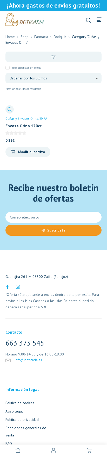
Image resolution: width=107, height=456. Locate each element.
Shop (25, 36)
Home (10, 36)
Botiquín (60, 36)
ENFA (43, 118)
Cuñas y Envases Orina (21, 118)
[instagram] (18, 286)
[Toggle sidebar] (53, 57)
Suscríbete (56, 230)
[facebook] (7, 286)
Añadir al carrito (31, 151)
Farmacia (41, 36)
